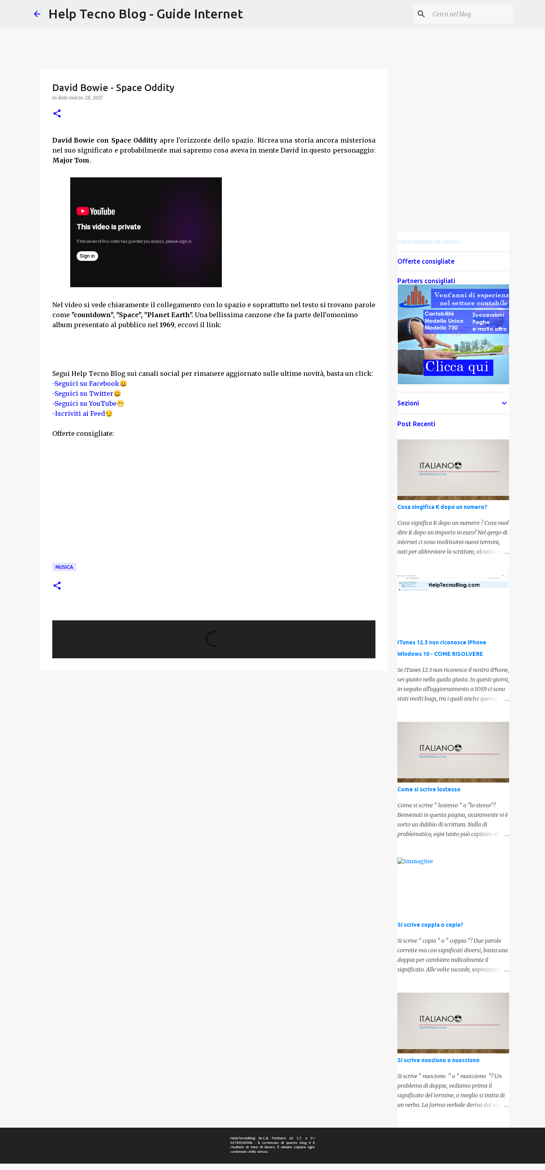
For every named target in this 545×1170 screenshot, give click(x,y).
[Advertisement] (290, 231)
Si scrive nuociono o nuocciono (438, 1060)
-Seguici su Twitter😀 (86, 393)
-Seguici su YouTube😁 (88, 403)
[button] (57, 114)
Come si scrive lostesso (428, 789)
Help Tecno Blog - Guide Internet (145, 13)
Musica (64, 567)
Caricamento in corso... (429, 241)
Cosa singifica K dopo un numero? (442, 507)
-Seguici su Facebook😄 (89, 383)
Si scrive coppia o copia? (430, 925)
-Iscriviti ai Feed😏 (82, 413)
